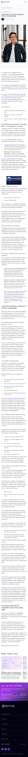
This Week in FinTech (17, 296)
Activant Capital (5, 159)
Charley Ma (19, 94)
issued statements (6, 87)
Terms (16, 753)
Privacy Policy (20, 753)
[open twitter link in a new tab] (6, 749)
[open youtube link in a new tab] (9, 749)
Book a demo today (6, 645)
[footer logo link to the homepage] (8, 706)
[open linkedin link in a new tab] (2, 749)
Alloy (9, 96)
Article (11, 7)
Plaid (14, 97)
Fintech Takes (7, 296)
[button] (25, 2)
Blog (8, 7)
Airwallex (10, 577)
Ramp (2, 97)
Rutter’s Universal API (14, 398)
